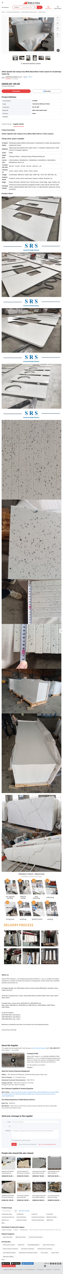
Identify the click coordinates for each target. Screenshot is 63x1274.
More (3, 1259)
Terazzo (52, 1092)
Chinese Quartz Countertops (44, 1248)
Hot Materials (20, 1214)
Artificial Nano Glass (7, 1214)
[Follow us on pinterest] (60, 1263)
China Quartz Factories (9, 1245)
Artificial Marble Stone (43, 1092)
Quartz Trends (55, 1252)
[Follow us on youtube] (58, 1263)
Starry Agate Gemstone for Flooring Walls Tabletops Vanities (39, 1197)
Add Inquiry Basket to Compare (32, 63)
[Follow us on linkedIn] (45, 1266)
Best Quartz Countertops (27, 1248)
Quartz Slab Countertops (9, 1252)
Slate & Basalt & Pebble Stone (27, 1094)
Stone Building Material (33, 1245)
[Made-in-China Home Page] (31, 2)
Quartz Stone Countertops (35, 1237)
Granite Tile (34, 1214)
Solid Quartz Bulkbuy (8, 1256)
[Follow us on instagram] (55, 1263)
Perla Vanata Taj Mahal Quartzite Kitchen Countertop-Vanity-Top (23, 1197)
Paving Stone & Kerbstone (38, 1217)
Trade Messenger (27, 1263)
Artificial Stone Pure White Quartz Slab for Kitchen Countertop (38, 1173)
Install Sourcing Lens (9, 1266)
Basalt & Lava (5, 1220)
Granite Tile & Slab (13, 1094)
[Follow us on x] (53, 1263)
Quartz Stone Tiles (7, 1237)
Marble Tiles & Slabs (51, 1217)
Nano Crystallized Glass (30, 1092)
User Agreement (40, 1269)
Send (14, 1144)
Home (3, 12)
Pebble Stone (49, 1220)
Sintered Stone (19, 1092)
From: (9, 1122)
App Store (5, 1263)
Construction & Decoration (13, 12)
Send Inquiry (16, 91)
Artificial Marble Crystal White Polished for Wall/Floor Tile (53, 1173)
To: (10, 1126)
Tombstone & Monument (38, 1220)
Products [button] (16, 7)
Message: (8, 1130)
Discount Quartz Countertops (10, 1248)
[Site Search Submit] (39, 7)
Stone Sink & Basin (21, 1217)
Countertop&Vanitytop (8, 1096)
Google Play (16, 1263)
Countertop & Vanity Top (8, 1217)
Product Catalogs (24, 1211)
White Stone (21, 1245)
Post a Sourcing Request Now (47, 1144)
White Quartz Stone (21, 1237)
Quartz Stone (42, 12)
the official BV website (39, 1048)
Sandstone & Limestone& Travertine (45, 1094)
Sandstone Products (22, 1220)
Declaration (48, 1269)
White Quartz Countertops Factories (28, 1252)
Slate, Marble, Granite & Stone (29, 12)
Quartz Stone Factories (49, 1245)
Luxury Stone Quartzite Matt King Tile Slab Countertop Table (53, 1197)
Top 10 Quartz (44, 1252)
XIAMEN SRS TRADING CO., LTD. (14, 77)
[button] (2, 3)
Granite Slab (49, 1214)
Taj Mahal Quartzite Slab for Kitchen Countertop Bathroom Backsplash (8, 1197)
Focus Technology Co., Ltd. (20, 1269)
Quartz (12, 1092)
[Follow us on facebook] (51, 1263)
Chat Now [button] (48, 91)
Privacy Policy (56, 1269)
